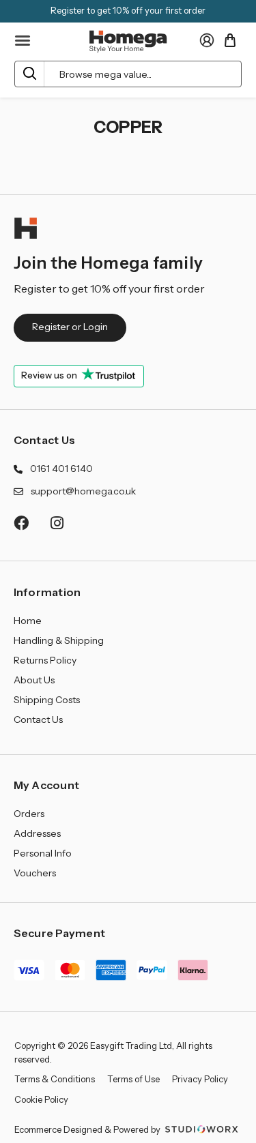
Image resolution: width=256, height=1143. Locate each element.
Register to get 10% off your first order (128, 10)
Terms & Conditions (54, 1078)
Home (28, 620)
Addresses (37, 833)
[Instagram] (58, 523)
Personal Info (43, 853)
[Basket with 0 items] (230, 40)
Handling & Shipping (59, 640)
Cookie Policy (41, 1099)
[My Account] (207, 40)
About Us (34, 680)
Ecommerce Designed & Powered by (88, 1129)
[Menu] (23, 41)
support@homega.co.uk (83, 491)
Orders (29, 813)
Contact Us (45, 440)
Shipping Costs (47, 700)
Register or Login (70, 327)
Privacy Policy (200, 1078)
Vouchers (35, 873)
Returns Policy (45, 660)
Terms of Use (133, 1078)
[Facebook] (21, 523)
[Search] (29, 73)
